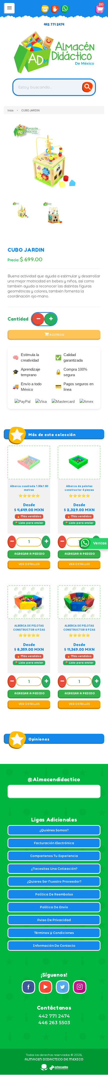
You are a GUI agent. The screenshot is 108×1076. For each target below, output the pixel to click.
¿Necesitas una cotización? (54, 869)
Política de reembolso (54, 894)
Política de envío (54, 907)
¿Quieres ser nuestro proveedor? (54, 881)
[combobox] (54, 87)
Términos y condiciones (54, 933)
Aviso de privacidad (54, 920)
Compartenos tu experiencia (54, 856)
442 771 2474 (54, 24)
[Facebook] (28, 987)
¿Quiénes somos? (54, 830)
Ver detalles (29, 564)
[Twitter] (62, 987)
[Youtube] (45, 987)
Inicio (11, 110)
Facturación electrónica (54, 843)
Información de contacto (54, 946)
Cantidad (18, 319)
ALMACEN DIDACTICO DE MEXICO (54, 1059)
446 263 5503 (54, 1022)
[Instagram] (79, 987)
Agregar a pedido (29, 553)
